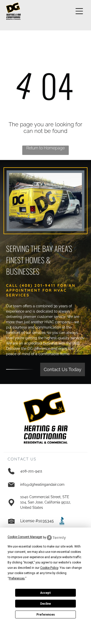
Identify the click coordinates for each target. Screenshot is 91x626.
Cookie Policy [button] (49, 568)
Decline (45, 603)
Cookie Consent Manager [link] (25, 537)
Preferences (45, 614)
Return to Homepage (45, 148)
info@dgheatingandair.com (42, 484)
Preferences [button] (17, 578)
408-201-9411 (31, 471)
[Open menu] (79, 11)
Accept (45, 593)
